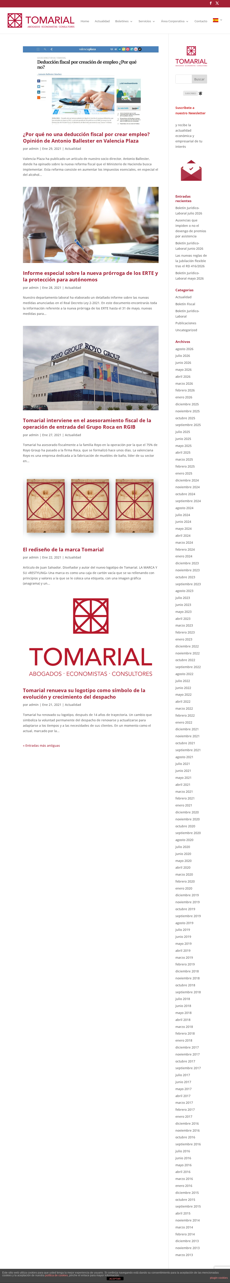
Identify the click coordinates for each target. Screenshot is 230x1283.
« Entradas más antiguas (41, 745)
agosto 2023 (184, 591)
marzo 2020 (184, 874)
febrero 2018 (185, 1033)
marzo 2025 (184, 459)
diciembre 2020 (187, 812)
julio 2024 (182, 515)
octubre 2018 (185, 985)
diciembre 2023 (187, 563)
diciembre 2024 (187, 480)
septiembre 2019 (188, 916)
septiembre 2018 (188, 992)
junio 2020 (183, 854)
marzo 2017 (184, 1102)
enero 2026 (183, 397)
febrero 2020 (185, 881)
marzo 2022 (184, 708)
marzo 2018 (184, 1027)
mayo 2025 (183, 446)
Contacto (201, 21)
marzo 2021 (184, 791)
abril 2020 (182, 867)
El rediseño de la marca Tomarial (63, 549)
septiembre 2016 (188, 1144)
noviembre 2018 (187, 978)
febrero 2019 (185, 964)
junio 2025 (183, 439)
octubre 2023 (185, 577)
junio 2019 (183, 936)
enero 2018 (183, 1040)
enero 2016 (183, 1186)
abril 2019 (182, 950)
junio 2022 (183, 688)
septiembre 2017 (188, 1068)
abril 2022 (182, 701)
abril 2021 (182, 784)
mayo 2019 (183, 943)
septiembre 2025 (188, 425)
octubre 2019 (185, 909)
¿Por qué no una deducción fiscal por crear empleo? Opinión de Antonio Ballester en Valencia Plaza (86, 137)
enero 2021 (183, 805)
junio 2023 (183, 605)
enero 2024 (183, 556)
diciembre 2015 (187, 1192)
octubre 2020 (185, 826)
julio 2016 (182, 1151)
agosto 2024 (184, 508)
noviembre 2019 (187, 902)
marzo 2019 (184, 957)
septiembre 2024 (188, 501)
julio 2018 (182, 999)
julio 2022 (182, 681)
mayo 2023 (183, 611)
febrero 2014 (185, 1234)
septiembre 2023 (188, 584)
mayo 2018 (183, 1013)
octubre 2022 (185, 660)
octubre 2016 (185, 1137)
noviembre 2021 (187, 736)
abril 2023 (182, 618)
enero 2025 (183, 473)
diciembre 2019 (187, 895)
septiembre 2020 (188, 833)
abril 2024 (182, 535)
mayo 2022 (183, 694)
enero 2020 (183, 888)
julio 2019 (182, 929)
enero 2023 (183, 639)
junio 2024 (183, 521)
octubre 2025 (185, 418)
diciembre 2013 (187, 1241)
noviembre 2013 (187, 1248)
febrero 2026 (185, 390)
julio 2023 (182, 598)
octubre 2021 (185, 743)
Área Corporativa (172, 21)
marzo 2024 (184, 542)
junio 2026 (183, 362)
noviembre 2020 (187, 819)
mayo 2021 (183, 777)
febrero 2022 (185, 715)
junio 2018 (183, 1006)
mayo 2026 (183, 369)
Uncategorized (186, 330)
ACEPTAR (115, 1278)
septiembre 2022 (188, 667)
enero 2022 (183, 722)
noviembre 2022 (187, 653)
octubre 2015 (185, 1199)
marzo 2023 (184, 625)
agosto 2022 (184, 674)
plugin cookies (219, 1277)
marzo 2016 (184, 1179)
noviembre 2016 (187, 1130)
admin (34, 148)
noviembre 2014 (187, 1220)
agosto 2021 (184, 757)
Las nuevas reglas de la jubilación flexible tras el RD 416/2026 (191, 260)
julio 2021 (182, 764)
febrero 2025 (185, 466)
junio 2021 (183, 770)
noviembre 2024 (187, 487)
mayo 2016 (183, 1165)
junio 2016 (183, 1158)
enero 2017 (183, 1116)
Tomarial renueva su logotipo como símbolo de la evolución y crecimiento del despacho (84, 693)
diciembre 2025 (187, 404)
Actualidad (102, 21)
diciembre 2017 (187, 1047)
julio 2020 (182, 847)
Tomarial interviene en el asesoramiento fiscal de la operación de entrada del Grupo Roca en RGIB (87, 423)
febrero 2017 (185, 1109)
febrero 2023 (185, 632)
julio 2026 (182, 355)
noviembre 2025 (187, 411)
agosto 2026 (184, 349)
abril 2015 (182, 1213)
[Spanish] (218, 26)
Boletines (121, 21)
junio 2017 (183, 1082)
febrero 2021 (185, 798)
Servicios (145, 21)
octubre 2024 (185, 494)
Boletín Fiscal (185, 304)
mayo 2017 (183, 1089)
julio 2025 (182, 432)
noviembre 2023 (187, 570)
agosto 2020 (184, 840)
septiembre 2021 (188, 750)
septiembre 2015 (188, 1206)
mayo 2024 (183, 528)
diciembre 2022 (187, 646)
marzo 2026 (184, 383)
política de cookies (56, 1275)
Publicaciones (185, 323)
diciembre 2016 (187, 1123)
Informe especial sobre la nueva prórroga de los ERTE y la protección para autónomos (90, 276)
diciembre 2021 (187, 729)
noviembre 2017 (187, 1054)
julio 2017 (182, 1075)
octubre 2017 (185, 1061)
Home (85, 21)
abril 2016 (182, 1172)
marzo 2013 (184, 1255)
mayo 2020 (183, 861)
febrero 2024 (185, 549)
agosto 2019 (184, 923)
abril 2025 (182, 452)
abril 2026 (182, 376)
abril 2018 (182, 1020)
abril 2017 (182, 1096)
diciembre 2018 (187, 971)
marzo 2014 (184, 1227)
